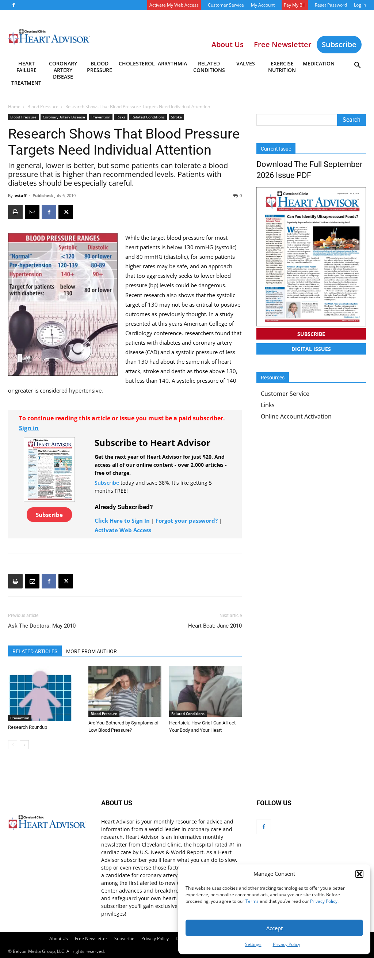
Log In (360, 5)
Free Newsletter (91, 938)
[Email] (32, 212)
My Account (263, 5)
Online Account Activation (296, 416)
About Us (58, 938)
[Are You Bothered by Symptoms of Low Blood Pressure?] (124, 691)
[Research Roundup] (44, 693)
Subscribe (339, 44)
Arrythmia (172, 63)
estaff (21, 195)
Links (268, 405)
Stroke (176, 117)
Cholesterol (136, 63)
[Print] (15, 212)
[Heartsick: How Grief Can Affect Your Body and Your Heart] (205, 691)
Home (14, 106)
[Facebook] (13, 5)
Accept (274, 928)
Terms (252, 901)
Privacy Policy (323, 901)
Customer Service (226, 5)
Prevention (100, 117)
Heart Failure (26, 66)
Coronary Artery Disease (63, 68)
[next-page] (24, 744)
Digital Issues (311, 348)
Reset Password (331, 5)
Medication (319, 63)
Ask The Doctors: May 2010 (42, 625)
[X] (65, 212)
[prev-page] (12, 744)
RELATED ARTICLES (34, 651)
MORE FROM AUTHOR (91, 651)
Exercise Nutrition (282, 66)
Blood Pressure (99, 66)
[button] (359, 874)
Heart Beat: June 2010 (215, 625)
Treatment (26, 82)
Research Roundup (27, 727)
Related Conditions (209, 66)
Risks (121, 117)
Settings (253, 944)
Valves (245, 63)
